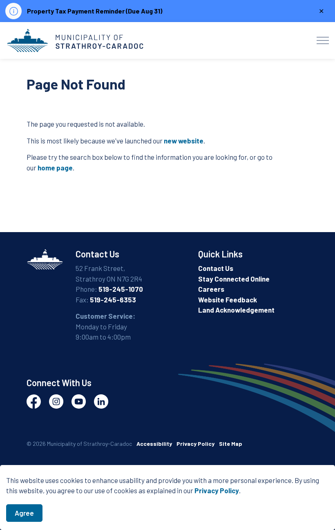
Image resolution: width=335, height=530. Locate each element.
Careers (211, 289)
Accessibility (154, 443)
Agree (24, 513)
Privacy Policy (216, 490)
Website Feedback (227, 299)
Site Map (230, 443)
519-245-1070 (120, 289)
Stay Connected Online (234, 279)
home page (55, 167)
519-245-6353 (113, 299)
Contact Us (215, 268)
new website (183, 140)
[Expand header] (322, 40)
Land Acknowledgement (236, 310)
